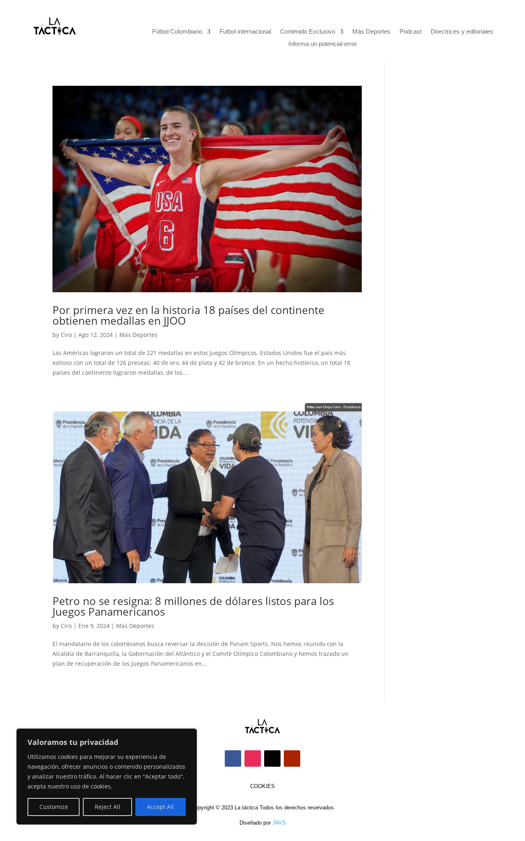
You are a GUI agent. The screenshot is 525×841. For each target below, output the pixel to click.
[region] (106, 777)
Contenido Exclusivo (307, 32)
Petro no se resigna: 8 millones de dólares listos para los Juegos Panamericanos (193, 606)
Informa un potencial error (322, 44)
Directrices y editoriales (462, 32)
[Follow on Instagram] (252, 758)
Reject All (107, 807)
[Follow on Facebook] (233, 758)
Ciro (66, 335)
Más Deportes (371, 32)
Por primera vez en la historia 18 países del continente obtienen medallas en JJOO (188, 315)
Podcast (410, 32)
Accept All (160, 807)
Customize (53, 807)
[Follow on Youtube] (292, 758)
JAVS (279, 823)
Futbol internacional (245, 32)
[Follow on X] (272, 758)
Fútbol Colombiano (177, 32)
